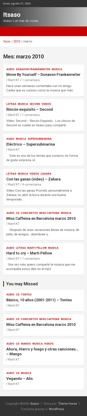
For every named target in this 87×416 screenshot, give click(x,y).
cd (17, 213)
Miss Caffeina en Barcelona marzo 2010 (41, 218)
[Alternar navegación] (8, 31)
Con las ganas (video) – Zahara (33, 179)
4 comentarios (31, 184)
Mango (26, 343)
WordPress (56, 409)
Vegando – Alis (19, 378)
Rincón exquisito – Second (29, 109)
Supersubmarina (40, 138)
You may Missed (22, 283)
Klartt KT (14, 80)
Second (35, 104)
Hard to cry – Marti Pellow (29, 253)
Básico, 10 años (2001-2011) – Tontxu (39, 300)
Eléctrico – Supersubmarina (30, 144)
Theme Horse (67, 403)
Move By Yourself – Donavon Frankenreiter (43, 74)
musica (57, 69)
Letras (11, 104)
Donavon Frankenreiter (33, 69)
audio (10, 69)
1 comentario (31, 80)
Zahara (45, 173)
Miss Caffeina (49, 213)
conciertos (29, 213)
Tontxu (26, 294)
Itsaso (11, 14)
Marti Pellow (37, 247)
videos (46, 104)
